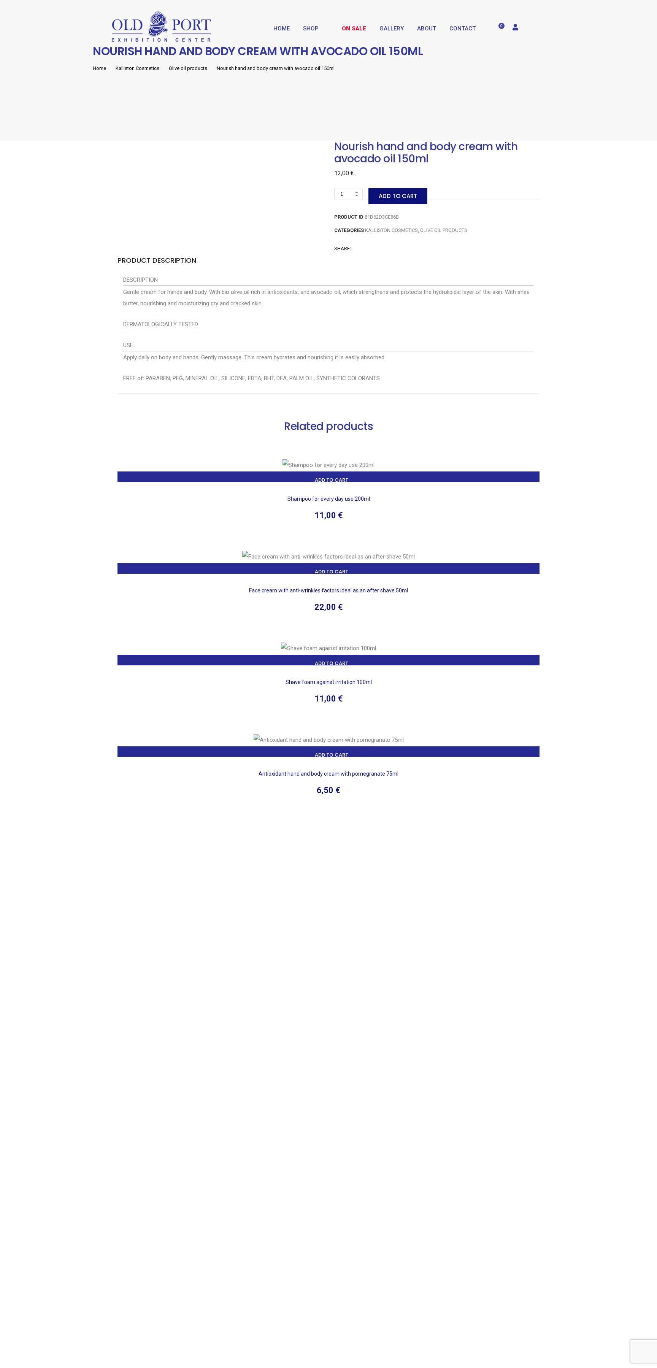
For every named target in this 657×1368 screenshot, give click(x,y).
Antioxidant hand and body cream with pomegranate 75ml (328, 774)
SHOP (311, 28)
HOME (281, 28)
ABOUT (426, 28)
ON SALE (354, 28)
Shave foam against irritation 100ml (329, 682)
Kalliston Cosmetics (137, 68)
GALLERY (391, 28)
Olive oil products (188, 68)
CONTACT (462, 28)
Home (99, 68)
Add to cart (398, 196)
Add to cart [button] (331, 480)
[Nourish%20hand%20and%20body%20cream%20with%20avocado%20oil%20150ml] (356, 248)
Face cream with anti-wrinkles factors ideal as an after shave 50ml (328, 590)
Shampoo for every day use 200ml (328, 499)
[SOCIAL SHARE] (387, 248)
